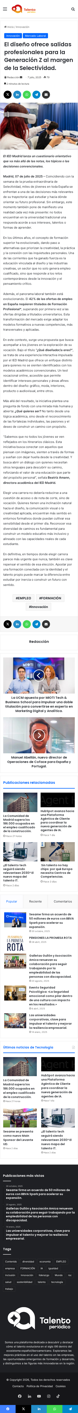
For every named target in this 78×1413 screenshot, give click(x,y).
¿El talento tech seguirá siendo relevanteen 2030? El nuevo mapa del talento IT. (18, 872)
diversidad (28, 1261)
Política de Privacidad (40, 1386)
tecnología (57, 1281)
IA (42, 1268)
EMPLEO (24, 598)
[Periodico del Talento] (23, 9)
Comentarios (63, 901)
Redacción (13, 77)
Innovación (22, 26)
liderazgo (44, 1275)
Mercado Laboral (35, 35)
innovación (39, 607)
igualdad (53, 1268)
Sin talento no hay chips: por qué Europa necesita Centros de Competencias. (56, 871)
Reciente (35, 901)
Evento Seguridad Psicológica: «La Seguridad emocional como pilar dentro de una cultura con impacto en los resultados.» (50, 996)
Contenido (11, 1261)
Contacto (18, 1386)
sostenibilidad (24, 1281)
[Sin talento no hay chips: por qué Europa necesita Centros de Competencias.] (58, 851)
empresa (10, 1268)
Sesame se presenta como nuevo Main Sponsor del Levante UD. (18, 1137)
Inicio (10, 26)
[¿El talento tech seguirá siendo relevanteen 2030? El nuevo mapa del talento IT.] (20, 851)
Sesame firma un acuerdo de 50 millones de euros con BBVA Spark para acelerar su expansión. (51, 920)
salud (8, 1281)
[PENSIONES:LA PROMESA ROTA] (15, 943)
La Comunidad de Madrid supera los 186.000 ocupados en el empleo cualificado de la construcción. (19, 823)
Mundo (59, 1275)
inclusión (10, 1275)
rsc (70, 1275)
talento (42, 1281)
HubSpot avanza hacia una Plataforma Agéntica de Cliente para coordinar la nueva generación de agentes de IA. (57, 820)
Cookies (61, 1386)
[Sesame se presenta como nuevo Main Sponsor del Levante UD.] (20, 1117)
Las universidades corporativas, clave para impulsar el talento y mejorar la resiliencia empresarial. (50, 1021)
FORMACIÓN (51, 598)
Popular (11, 901)
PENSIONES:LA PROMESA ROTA (50, 938)
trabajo (9, 1288)
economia (45, 1261)
